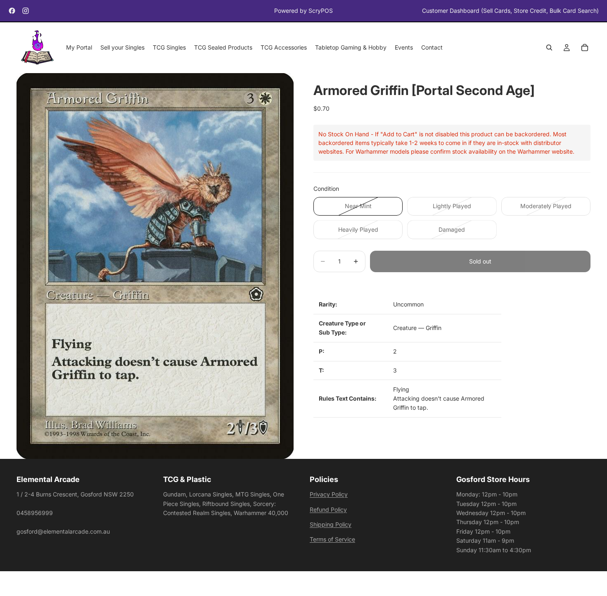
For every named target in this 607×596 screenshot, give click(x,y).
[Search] (549, 48)
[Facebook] (12, 10)
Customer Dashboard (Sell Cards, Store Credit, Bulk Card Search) (510, 10)
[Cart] (585, 48)
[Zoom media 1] (155, 266)
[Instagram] (25, 10)
